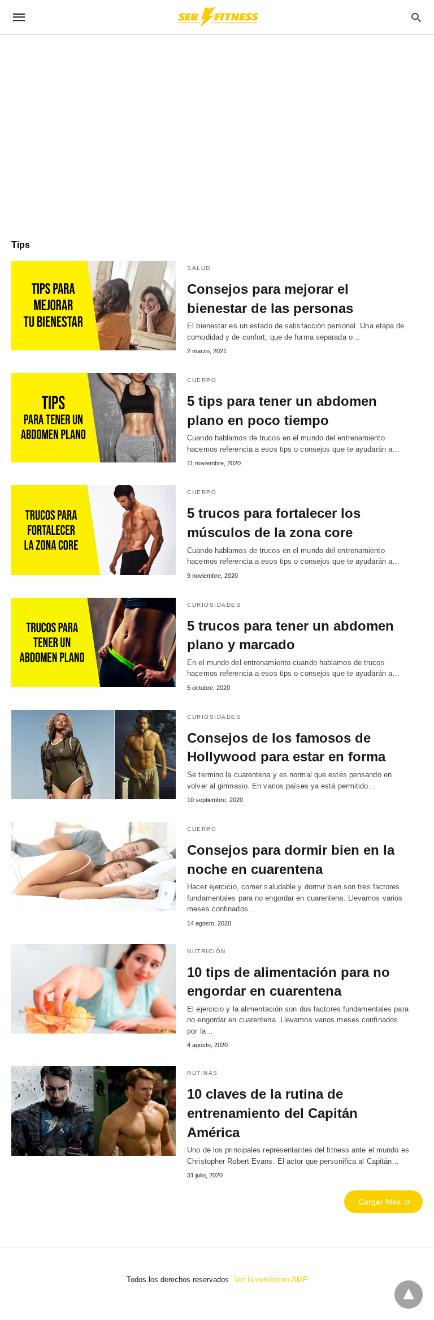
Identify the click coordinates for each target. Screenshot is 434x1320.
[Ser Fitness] (216, 17)
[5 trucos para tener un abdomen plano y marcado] (93, 642)
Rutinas (202, 1073)
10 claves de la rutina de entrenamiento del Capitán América (272, 1112)
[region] (217, 131)
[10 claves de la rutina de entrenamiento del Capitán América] (93, 1110)
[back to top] (408, 1294)
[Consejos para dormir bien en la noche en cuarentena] (93, 866)
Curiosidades (214, 605)
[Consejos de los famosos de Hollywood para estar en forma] (93, 754)
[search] (416, 17)
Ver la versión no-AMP (271, 1279)
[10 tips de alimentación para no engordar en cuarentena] (93, 989)
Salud (199, 268)
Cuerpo (201, 380)
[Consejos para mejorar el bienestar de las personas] (93, 305)
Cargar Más (379, 1201)
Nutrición (206, 951)
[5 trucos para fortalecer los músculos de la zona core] (93, 530)
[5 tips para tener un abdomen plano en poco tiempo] (93, 417)
